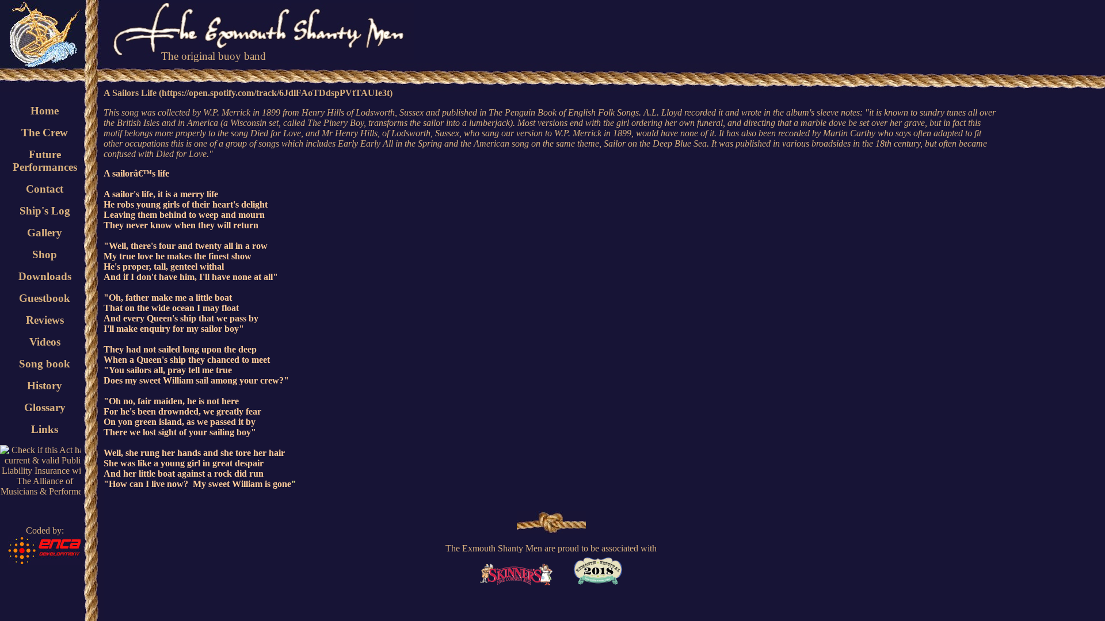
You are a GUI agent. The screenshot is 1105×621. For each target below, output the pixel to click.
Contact (44, 189)
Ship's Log (45, 211)
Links (44, 429)
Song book (44, 364)
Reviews (45, 320)
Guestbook (44, 298)
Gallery (44, 233)
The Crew (44, 132)
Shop (44, 254)
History (44, 385)
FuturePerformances (45, 160)
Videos (44, 342)
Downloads (44, 276)
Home (45, 111)
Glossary (45, 407)
